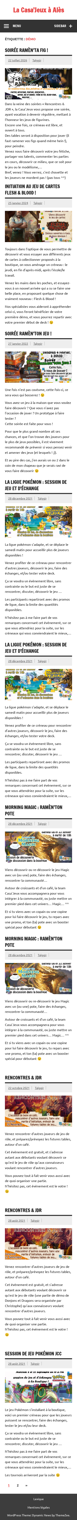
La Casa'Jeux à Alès (38, 10)
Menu (17, 26)
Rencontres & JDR (23, 1077)
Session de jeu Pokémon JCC (33, 1353)
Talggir (36, 60)
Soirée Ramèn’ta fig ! (26, 50)
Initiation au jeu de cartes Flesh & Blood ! (32, 189)
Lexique (38, 1498)
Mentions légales (39, 1507)
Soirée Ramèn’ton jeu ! (28, 333)
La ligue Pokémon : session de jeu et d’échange (36, 485)
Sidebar (60, 26)
